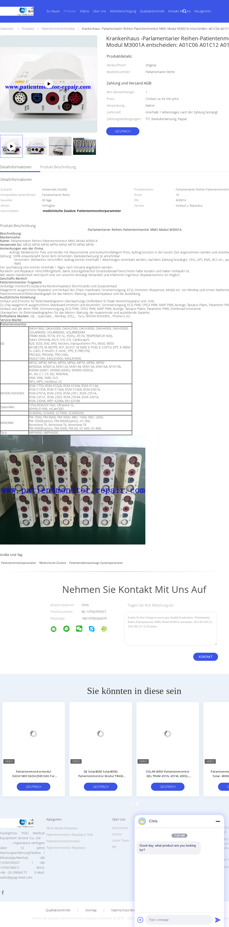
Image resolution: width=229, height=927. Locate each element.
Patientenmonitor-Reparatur (66, 847)
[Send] (217, 920)
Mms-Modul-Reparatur (62, 828)
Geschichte (120, 828)
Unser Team (120, 840)
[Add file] (140, 920)
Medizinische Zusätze (52, 563)
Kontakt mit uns (179, 11)
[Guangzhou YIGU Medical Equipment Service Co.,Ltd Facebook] (2, 892)
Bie (114, 847)
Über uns (99, 11)
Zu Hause (53, 11)
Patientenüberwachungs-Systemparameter (96, 563)
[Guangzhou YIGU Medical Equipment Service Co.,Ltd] (56, 630)
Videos (84, 11)
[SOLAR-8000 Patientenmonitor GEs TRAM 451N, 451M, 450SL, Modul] (167, 733)
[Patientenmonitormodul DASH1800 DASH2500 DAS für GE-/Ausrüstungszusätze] (33, 733)
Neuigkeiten (202, 11)
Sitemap (91, 910)
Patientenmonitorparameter (18, 563)
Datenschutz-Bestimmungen (131, 910)
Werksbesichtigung (123, 11)
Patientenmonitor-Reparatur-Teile (70, 834)
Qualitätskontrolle (152, 11)
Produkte (70, 11)
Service (117, 834)
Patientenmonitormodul (63, 841)
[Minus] (218, 821)
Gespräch (123, 131)
